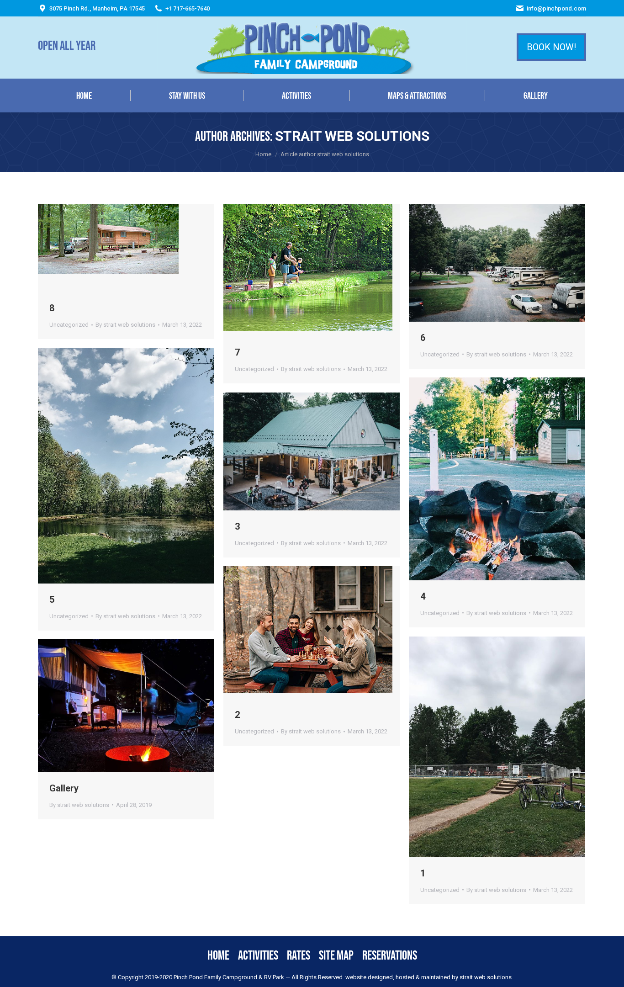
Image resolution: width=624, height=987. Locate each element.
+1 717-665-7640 (187, 8)
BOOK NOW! (551, 47)
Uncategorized (69, 324)
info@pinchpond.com (556, 8)
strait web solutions (352, 136)
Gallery (64, 788)
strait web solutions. (485, 977)
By (125, 324)
